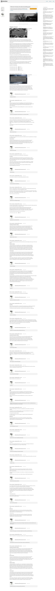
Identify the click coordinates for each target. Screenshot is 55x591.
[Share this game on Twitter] (37, 12)
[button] (3, 9)
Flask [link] (20, 212)
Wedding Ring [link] (21, 70)
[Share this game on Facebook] (36, 12)
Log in (47, 1)
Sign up (50, 1)
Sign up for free (33, 8)
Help (53, 1)
